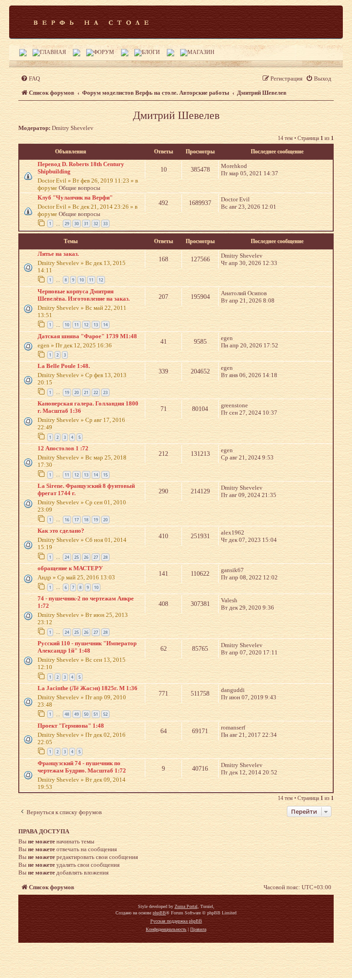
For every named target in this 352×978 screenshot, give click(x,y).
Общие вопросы (79, 187)
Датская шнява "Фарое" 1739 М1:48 (87, 336)
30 (76, 224)
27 (96, 557)
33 (105, 224)
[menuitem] (30, 78)
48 (67, 714)
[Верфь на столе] (91, 22)
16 (67, 520)
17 (76, 520)
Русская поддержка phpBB (176, 921)
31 (86, 224)
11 (91, 280)
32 (96, 224)
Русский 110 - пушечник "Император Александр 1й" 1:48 (87, 647)
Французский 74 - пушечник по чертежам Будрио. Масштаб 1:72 (82, 767)
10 (81, 280)
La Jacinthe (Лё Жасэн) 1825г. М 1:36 (88, 688)
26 (86, 557)
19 (67, 392)
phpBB (159, 912)
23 (105, 392)
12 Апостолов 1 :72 (63, 448)
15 (105, 475)
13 (96, 325)
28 (105, 557)
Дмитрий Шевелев (176, 115)
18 (86, 520)
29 (67, 224)
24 (67, 557)
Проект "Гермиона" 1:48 (71, 725)
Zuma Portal (186, 906)
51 (96, 714)
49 (76, 714)
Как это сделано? (61, 530)
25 (76, 557)
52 (105, 714)
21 (86, 392)
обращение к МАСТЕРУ (70, 568)
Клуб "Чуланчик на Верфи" (75, 197)
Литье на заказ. (58, 253)
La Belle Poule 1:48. (64, 365)
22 (96, 392)
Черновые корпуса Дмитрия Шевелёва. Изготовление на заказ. (84, 295)
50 (86, 714)
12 (101, 280)
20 (76, 392)
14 (105, 325)
